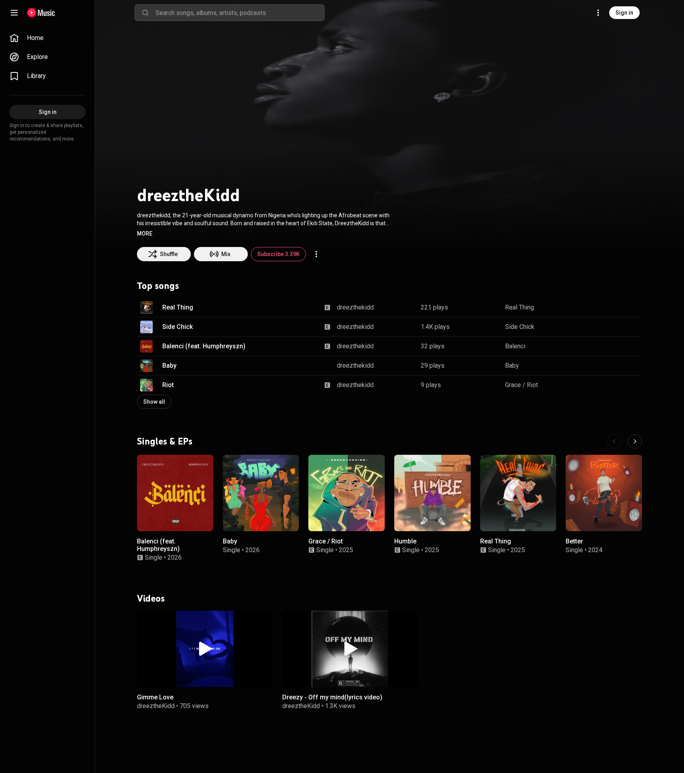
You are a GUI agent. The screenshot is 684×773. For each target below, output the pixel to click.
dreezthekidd (355, 307)
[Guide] (14, 12)
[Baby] (261, 493)
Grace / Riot (521, 385)
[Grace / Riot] (346, 493)
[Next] (634, 441)
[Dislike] (611, 307)
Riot (168, 385)
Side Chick (177, 326)
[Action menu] (316, 254)
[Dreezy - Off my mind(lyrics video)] (350, 649)
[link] (47, 37)
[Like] (596, 307)
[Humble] (432, 493)
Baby (169, 365)
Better (574, 541)
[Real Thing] (518, 493)
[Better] (604, 493)
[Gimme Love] (205, 649)
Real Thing (177, 307)
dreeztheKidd (156, 706)
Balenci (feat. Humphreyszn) (203, 346)
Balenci (515, 346)
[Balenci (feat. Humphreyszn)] (175, 493)
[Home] (41, 12)
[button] (144, 233)
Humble (405, 541)
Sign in (624, 12)
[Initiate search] (145, 12)
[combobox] (240, 13)
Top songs (158, 285)
